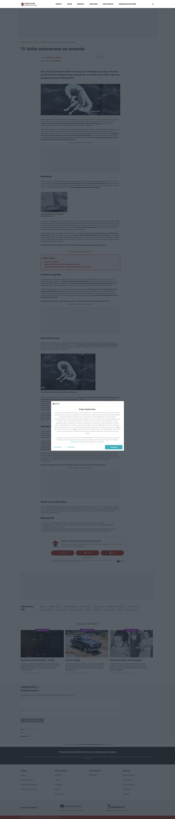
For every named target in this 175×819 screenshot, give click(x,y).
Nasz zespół (108, 4)
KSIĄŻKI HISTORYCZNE (127, 4)
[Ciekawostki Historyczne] (30, 4)
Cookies (81, 442)
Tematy (59, 4)
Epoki (69, 4)
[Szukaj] (153, 4)
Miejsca (80, 4)
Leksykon (94, 4)
